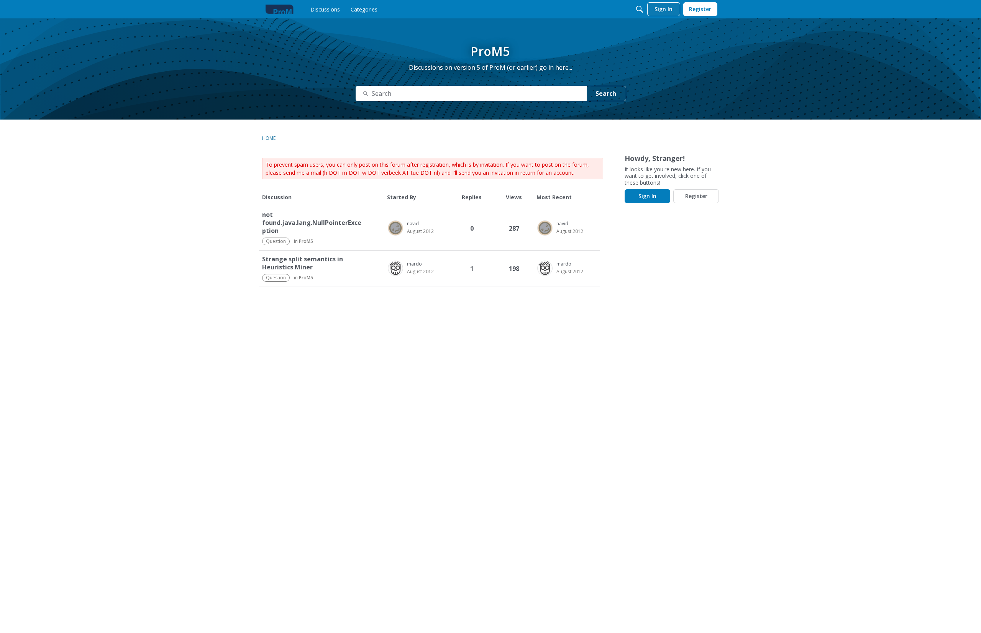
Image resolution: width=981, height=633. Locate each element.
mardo (414, 264)
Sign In (647, 196)
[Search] (639, 9)
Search (605, 93)
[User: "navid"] (395, 228)
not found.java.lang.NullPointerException (311, 223)
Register (696, 196)
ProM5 (306, 241)
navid (413, 223)
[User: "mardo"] (395, 268)
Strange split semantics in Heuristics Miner (302, 263)
